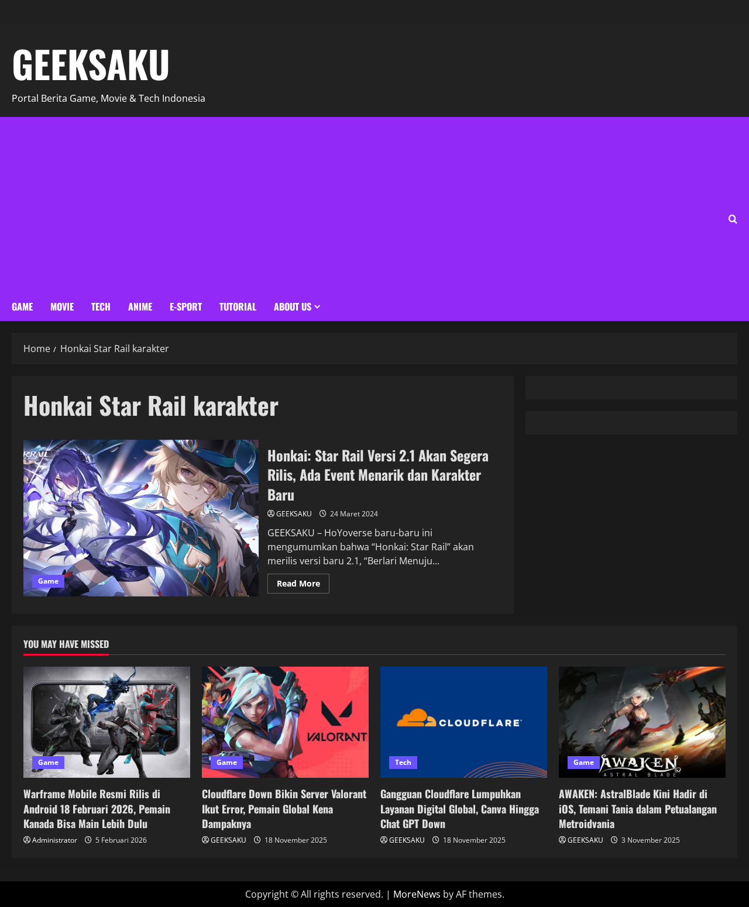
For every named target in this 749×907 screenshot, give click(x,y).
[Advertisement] (363, 205)
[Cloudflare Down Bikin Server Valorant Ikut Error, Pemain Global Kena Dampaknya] (285, 722)
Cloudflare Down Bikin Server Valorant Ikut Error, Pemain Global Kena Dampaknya (284, 808)
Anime (140, 306)
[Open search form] (733, 219)
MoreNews (417, 894)
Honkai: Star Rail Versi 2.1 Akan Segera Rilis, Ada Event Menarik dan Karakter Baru (141, 518)
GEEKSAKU (91, 63)
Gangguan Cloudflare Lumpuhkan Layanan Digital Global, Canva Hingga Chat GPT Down (459, 808)
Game (22, 306)
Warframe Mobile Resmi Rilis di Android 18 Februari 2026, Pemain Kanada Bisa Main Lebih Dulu (96, 808)
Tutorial (237, 306)
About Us (292, 306)
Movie (62, 306)
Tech (101, 306)
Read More (303, 581)
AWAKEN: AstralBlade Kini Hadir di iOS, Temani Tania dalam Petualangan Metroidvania (638, 808)
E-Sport (186, 306)
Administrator (54, 840)
